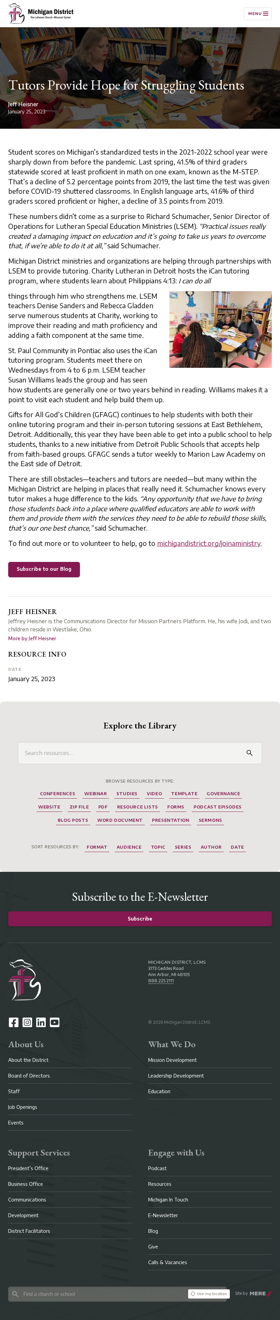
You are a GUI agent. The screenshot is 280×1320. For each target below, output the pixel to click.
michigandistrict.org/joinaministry (209, 543)
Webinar (95, 793)
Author (211, 847)
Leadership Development (176, 1076)
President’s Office (28, 1168)
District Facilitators (29, 1231)
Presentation (170, 820)
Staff (14, 1091)
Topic (158, 847)
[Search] (249, 753)
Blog (153, 1231)
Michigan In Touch (168, 1200)
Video (154, 793)
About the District (28, 1060)
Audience (129, 847)
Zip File (79, 807)
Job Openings (22, 1107)
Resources (159, 1184)
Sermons (210, 820)
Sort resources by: (55, 846)
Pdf (103, 807)
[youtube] (54, 1022)
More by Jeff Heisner (32, 638)
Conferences (57, 793)
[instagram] (27, 1022)
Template (184, 793)
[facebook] (13, 1022)
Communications (27, 1200)
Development (23, 1215)
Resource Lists (137, 807)
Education (159, 1091)
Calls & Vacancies (167, 1262)
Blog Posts (73, 820)
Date (14, 669)
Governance (223, 793)
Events (16, 1123)
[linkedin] (41, 1022)
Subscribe (140, 919)
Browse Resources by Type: (140, 781)
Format (97, 847)
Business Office (25, 1184)
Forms (175, 807)
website (49, 807)
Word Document (120, 820)
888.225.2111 (161, 980)
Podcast (157, 1168)
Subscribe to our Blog (44, 569)
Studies (127, 793)
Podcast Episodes (218, 807)
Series (183, 847)
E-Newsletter (163, 1215)
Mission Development (172, 1060)
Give (153, 1247)
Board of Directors (29, 1076)
